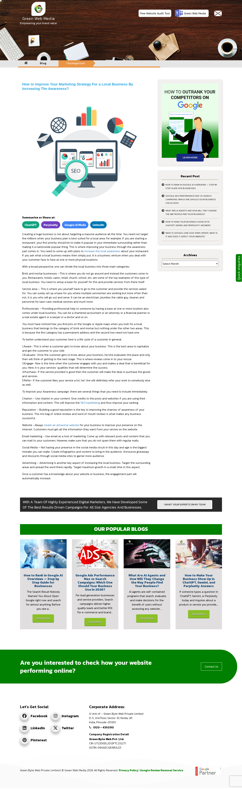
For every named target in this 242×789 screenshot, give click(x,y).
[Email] (218, 13)
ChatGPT (31, 225)
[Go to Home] (26, 63)
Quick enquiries (238, 268)
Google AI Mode (75, 225)
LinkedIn (98, 225)
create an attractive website (61, 425)
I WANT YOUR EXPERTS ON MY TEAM (185, 504)
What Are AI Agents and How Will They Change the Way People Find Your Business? (191, 212)
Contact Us (211, 666)
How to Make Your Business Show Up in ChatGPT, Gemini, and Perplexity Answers (188, 223)
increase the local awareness (102, 251)
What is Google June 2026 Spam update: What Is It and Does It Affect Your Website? (191, 234)
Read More (43, 618)
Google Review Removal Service (161, 770)
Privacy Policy (129, 770)
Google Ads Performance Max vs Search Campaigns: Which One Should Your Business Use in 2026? (190, 199)
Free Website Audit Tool (155, 13)
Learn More (190, 157)
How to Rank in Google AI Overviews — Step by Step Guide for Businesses (191, 186)
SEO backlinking (90, 403)
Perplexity (51, 225)
